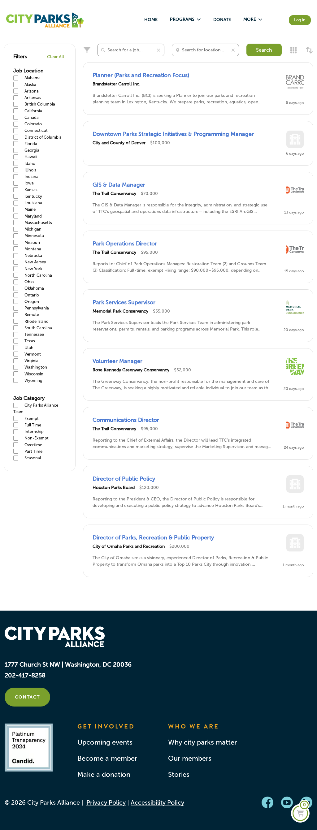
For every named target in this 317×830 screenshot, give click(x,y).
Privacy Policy (106, 802)
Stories (178, 774)
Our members (189, 758)
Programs (182, 19)
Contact (27, 697)
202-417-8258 (25, 675)
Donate (222, 19)
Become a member (107, 758)
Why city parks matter (202, 742)
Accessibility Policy (157, 802)
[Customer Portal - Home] (45, 20)
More (249, 19)
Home (151, 19)
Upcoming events (104, 742)
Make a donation (103, 774)
